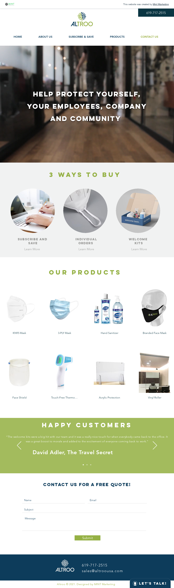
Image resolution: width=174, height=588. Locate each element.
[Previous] (19, 445)
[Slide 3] (90, 464)
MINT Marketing (104, 584)
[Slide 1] (83, 464)
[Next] (155, 445)
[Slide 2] (87, 464)
